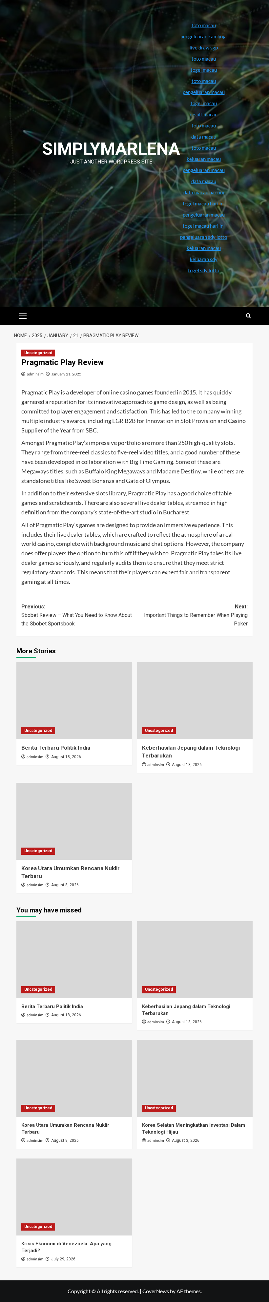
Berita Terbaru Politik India (55, 747)
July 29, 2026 (63, 1259)
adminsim (35, 374)
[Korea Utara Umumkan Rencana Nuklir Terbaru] (74, 821)
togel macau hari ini (204, 226)
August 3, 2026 (185, 1140)
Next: (196, 614)
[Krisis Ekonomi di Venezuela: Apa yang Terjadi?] (74, 1196)
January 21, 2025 (66, 374)
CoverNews (155, 1291)
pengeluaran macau (204, 170)
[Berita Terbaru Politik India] (74, 700)
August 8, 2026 (65, 885)
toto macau (204, 148)
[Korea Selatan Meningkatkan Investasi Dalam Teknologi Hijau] (195, 1078)
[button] (23, 315)
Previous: (76, 614)
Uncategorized (38, 353)
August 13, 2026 (187, 764)
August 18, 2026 (66, 757)
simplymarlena (111, 149)
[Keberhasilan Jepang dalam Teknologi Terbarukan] (195, 700)
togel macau (204, 103)
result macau (203, 114)
